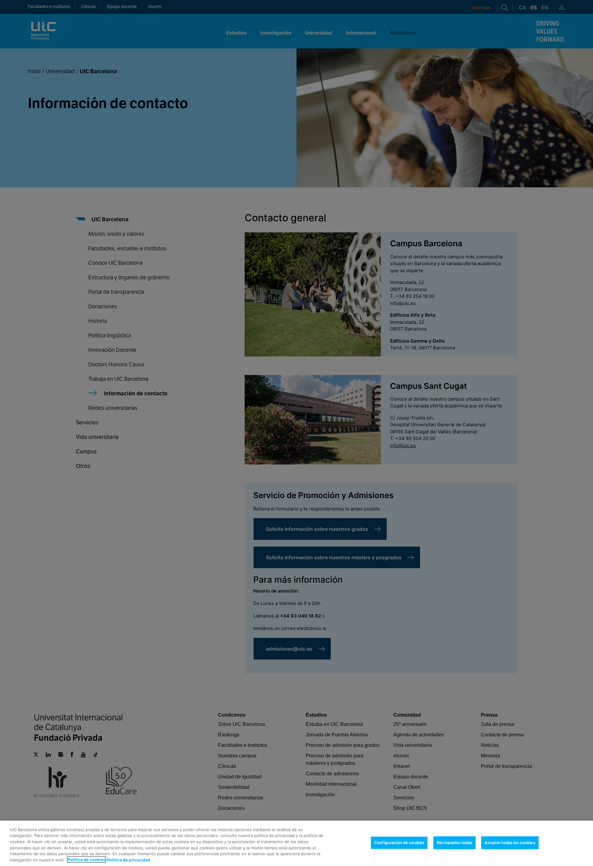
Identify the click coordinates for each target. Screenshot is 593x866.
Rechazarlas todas (454, 842)
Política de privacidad (128, 859)
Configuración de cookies (399, 842)
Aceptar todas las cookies (510, 842)
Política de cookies (86, 859)
